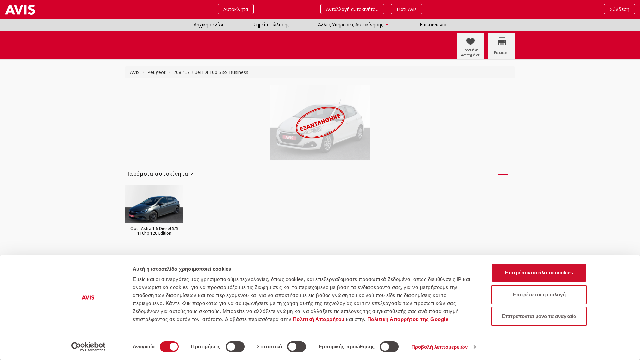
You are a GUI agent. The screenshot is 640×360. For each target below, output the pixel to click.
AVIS (135, 72)
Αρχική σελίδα (209, 24)
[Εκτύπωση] (500, 36)
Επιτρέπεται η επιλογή (539, 294)
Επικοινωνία (433, 24)
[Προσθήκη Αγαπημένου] (469, 36)
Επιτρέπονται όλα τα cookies (539, 272)
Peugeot (156, 72)
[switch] (235, 346)
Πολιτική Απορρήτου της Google (408, 319)
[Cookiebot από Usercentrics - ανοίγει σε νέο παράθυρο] (88, 347)
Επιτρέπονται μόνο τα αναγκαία (539, 316)
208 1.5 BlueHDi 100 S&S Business (210, 72)
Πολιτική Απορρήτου (319, 319)
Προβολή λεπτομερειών (439, 347)
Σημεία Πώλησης (271, 24)
